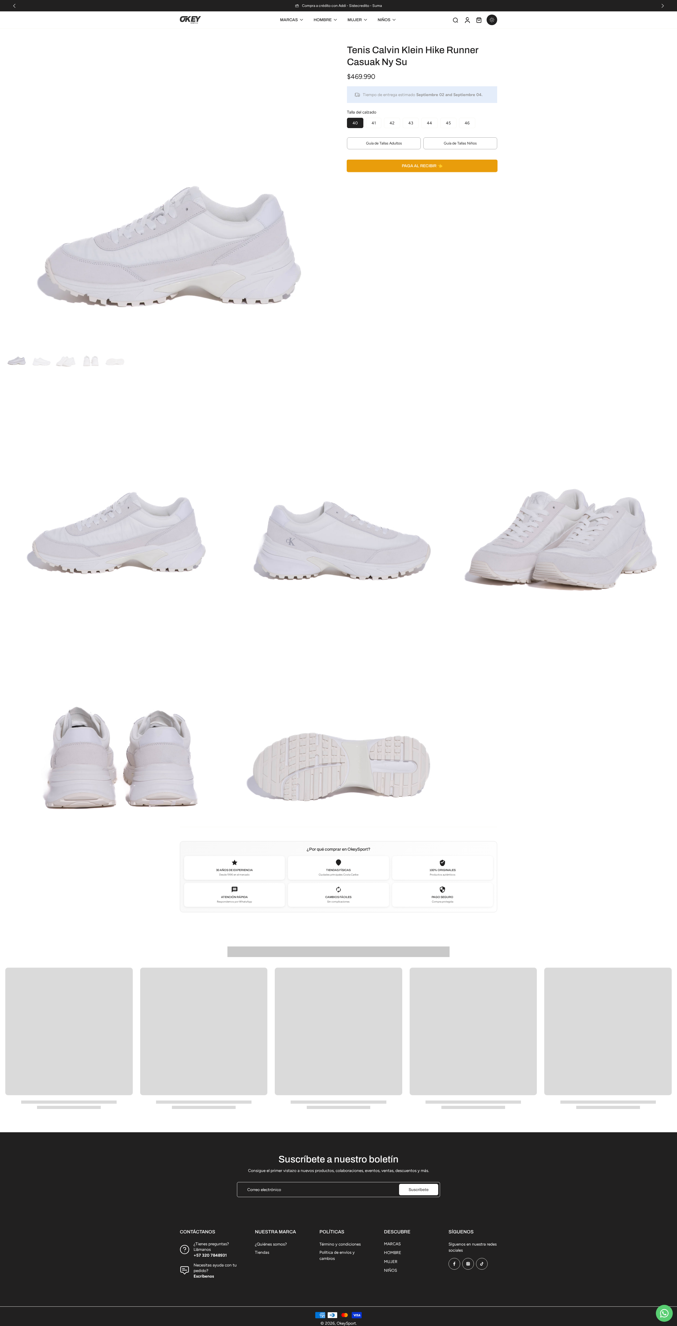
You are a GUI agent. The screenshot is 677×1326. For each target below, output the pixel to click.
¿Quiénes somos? (271, 1244)
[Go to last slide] (14, 6)
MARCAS (392, 1243)
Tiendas (262, 1252)
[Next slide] (662, 6)
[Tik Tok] (482, 1264)
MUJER (390, 1261)
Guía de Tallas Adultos (384, 143)
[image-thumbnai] (16, 356)
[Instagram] (468, 1264)
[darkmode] (492, 20)
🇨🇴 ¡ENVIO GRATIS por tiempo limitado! (338, 5)
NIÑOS (390, 1270)
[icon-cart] (478, 20)
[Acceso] (467, 20)
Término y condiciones (340, 1244)
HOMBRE (392, 1252)
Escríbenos (204, 1276)
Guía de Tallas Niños (460, 143)
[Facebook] (454, 1264)
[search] (455, 20)
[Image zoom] (167, 180)
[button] (422, 166)
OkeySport (346, 1323)
